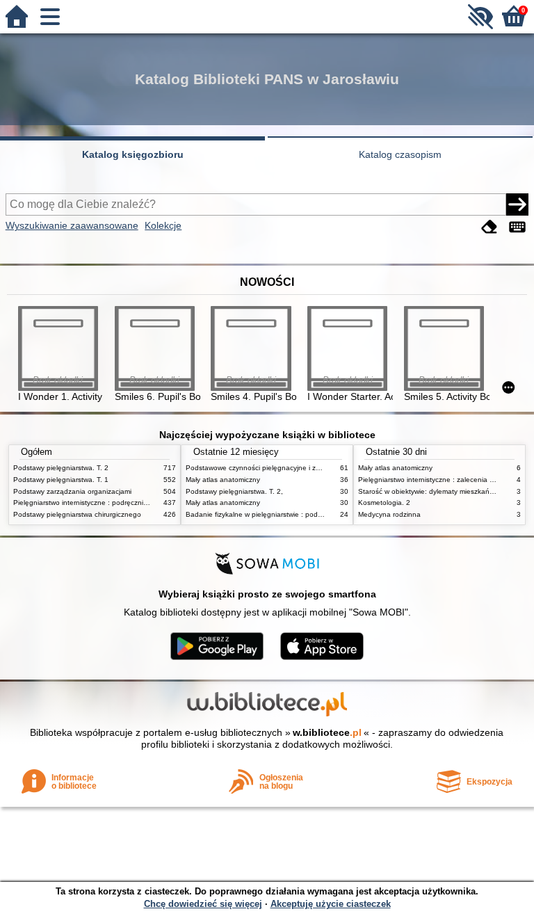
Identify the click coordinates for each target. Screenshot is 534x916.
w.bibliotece (327, 732)
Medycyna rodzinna (389, 514)
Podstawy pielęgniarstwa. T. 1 (60, 479)
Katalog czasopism (400, 154)
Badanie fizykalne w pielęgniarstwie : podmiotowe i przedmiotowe (290, 514)
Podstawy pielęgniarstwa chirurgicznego (77, 514)
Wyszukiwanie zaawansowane (72, 225)
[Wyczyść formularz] (489, 227)
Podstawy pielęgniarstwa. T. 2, (234, 491)
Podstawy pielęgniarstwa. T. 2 (60, 468)
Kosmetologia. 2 (384, 502)
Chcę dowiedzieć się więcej (203, 904)
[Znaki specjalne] (517, 227)
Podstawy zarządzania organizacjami (72, 491)
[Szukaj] (517, 204)
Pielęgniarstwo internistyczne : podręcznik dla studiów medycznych (120, 502)
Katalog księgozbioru (133, 154)
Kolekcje (163, 225)
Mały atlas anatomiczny (223, 479)
